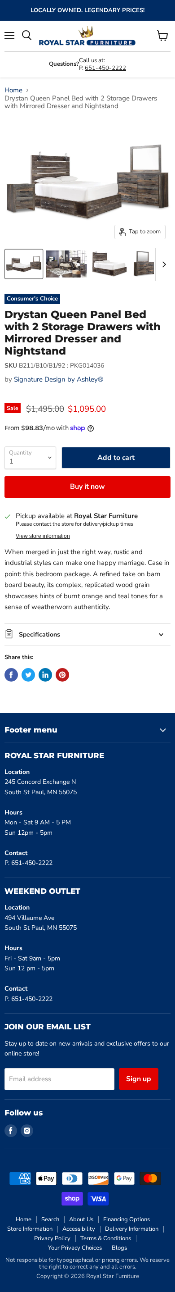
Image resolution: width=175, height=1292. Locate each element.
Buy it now (87, 486)
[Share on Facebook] (11, 675)
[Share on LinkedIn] (45, 675)
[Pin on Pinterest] (62, 675)
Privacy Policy (52, 1238)
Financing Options (126, 1219)
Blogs (119, 1248)
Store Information (29, 1229)
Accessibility (78, 1229)
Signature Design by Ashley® (58, 379)
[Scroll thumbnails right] (162, 264)
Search (50, 1219)
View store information (43, 536)
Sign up (138, 1079)
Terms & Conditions (105, 1238)
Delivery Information (131, 1229)
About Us (81, 1219)
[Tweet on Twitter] (28, 675)
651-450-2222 (105, 68)
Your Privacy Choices (75, 1248)
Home (13, 90)
